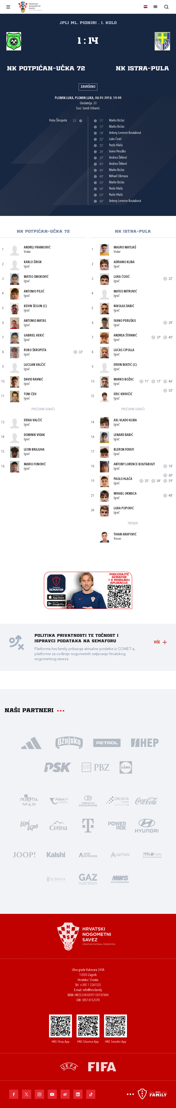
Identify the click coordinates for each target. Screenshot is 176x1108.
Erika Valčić (33, 420)
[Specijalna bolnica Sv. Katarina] (56, 878)
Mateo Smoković (36, 277)
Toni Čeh (30, 394)
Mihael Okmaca (125, 494)
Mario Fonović (35, 464)
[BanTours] (152, 854)
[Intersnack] (29, 825)
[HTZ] (29, 800)
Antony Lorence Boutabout (134, 464)
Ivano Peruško (125, 321)
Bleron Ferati (124, 450)
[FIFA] (102, 1066)
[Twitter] (26, 1094)
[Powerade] (117, 825)
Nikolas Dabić (124, 306)
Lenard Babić (123, 435)
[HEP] (145, 742)
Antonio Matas (35, 321)
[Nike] (31, 742)
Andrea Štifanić (125, 335)
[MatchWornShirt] (120, 878)
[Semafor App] (88, 608)
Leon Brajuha (34, 450)
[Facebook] (13, 1094)
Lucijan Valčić (35, 365)
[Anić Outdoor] (88, 854)
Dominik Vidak (34, 435)
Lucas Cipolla (124, 350)
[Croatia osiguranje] (88, 800)
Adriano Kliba (124, 262)
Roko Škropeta (35, 350)
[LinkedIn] (77, 1094)
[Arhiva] (166, 7)
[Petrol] (107, 742)
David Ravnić (33, 379)
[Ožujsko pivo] (69, 742)
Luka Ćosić (122, 277)
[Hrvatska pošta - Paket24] (58, 800)
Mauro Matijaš (125, 247)
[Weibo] (65, 1094)
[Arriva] (120, 854)
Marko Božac (124, 379)
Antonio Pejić (34, 291)
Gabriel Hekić (34, 335)
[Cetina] (58, 825)
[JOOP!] (24, 854)
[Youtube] (52, 1094)
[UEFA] (69, 1066)
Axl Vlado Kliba (125, 420)
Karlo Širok (33, 262)
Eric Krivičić (123, 394)
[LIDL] (125, 767)
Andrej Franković (37, 247)
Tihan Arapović (125, 534)
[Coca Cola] (146, 800)
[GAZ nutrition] (88, 878)
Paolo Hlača (123, 479)
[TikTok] (90, 1094)
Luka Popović (124, 508)
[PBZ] (95, 767)
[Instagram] (39, 1094)
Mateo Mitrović (125, 291)
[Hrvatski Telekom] (88, 825)
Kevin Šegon (33, 306)
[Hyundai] (146, 825)
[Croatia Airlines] (117, 800)
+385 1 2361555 (90, 985)
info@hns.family (92, 990)
